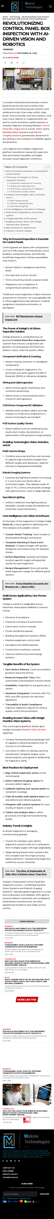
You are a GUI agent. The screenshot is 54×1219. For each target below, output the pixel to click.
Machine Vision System (34, 729)
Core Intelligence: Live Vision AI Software (25, 209)
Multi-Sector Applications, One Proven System (24, 214)
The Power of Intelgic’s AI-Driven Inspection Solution (22, 178)
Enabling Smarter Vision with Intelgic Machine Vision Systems (24, 223)
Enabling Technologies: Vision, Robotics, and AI (25, 196)
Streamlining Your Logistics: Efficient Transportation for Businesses (24, 946)
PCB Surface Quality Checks (22, 192)
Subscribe (44, 1194)
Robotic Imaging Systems (21, 203)
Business (9, 926)
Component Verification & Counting (25, 183)
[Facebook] (5, 62)
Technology (15, 17)
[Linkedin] (7, 1160)
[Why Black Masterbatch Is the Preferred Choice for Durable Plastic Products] (27, 1015)
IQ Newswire (12, 57)
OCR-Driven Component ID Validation (26, 189)
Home (5, 17)
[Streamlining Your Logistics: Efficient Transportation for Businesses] (27, 1055)
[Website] (19, 1160)
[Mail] (11, 1160)
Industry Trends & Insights (19, 231)
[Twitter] (11, 62)
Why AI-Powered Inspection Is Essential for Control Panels (27, 172)
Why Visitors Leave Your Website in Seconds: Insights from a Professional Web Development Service (27, 963)
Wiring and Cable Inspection (22, 186)
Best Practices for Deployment (21, 228)
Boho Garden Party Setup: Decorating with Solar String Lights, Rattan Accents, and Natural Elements (27, 981)
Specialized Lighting (19, 206)
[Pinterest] (17, 62)
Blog (7, 977)
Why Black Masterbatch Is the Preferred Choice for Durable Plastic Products (26, 929)
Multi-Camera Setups (19, 201)
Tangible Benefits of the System (21, 218)
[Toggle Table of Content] (46, 167)
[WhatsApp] (23, 62)
